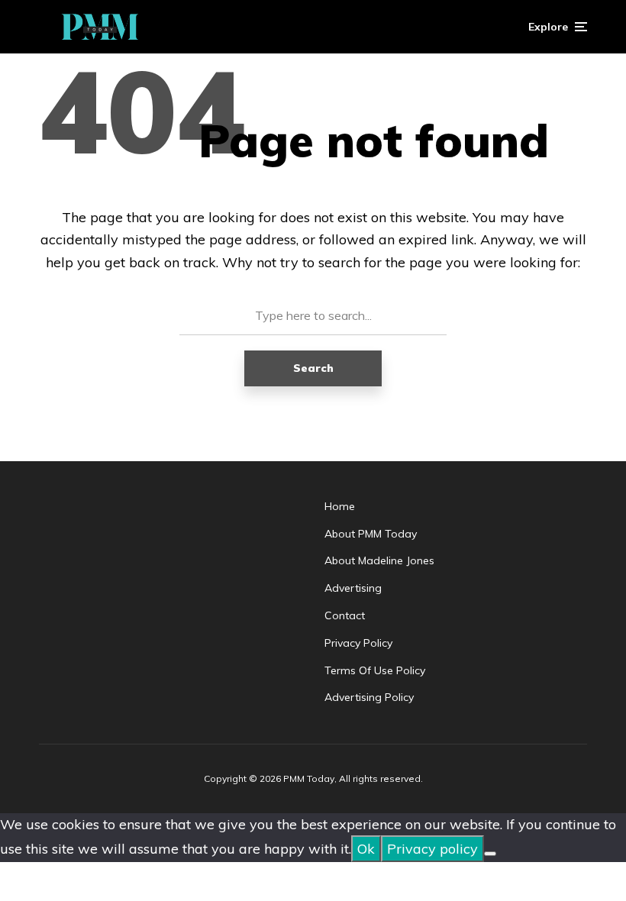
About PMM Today (370, 534)
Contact (344, 615)
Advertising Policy (369, 697)
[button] (557, 27)
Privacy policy (432, 848)
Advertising (353, 588)
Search (313, 368)
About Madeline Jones (379, 560)
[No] (490, 853)
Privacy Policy (358, 643)
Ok (366, 848)
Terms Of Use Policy (374, 670)
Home (339, 506)
